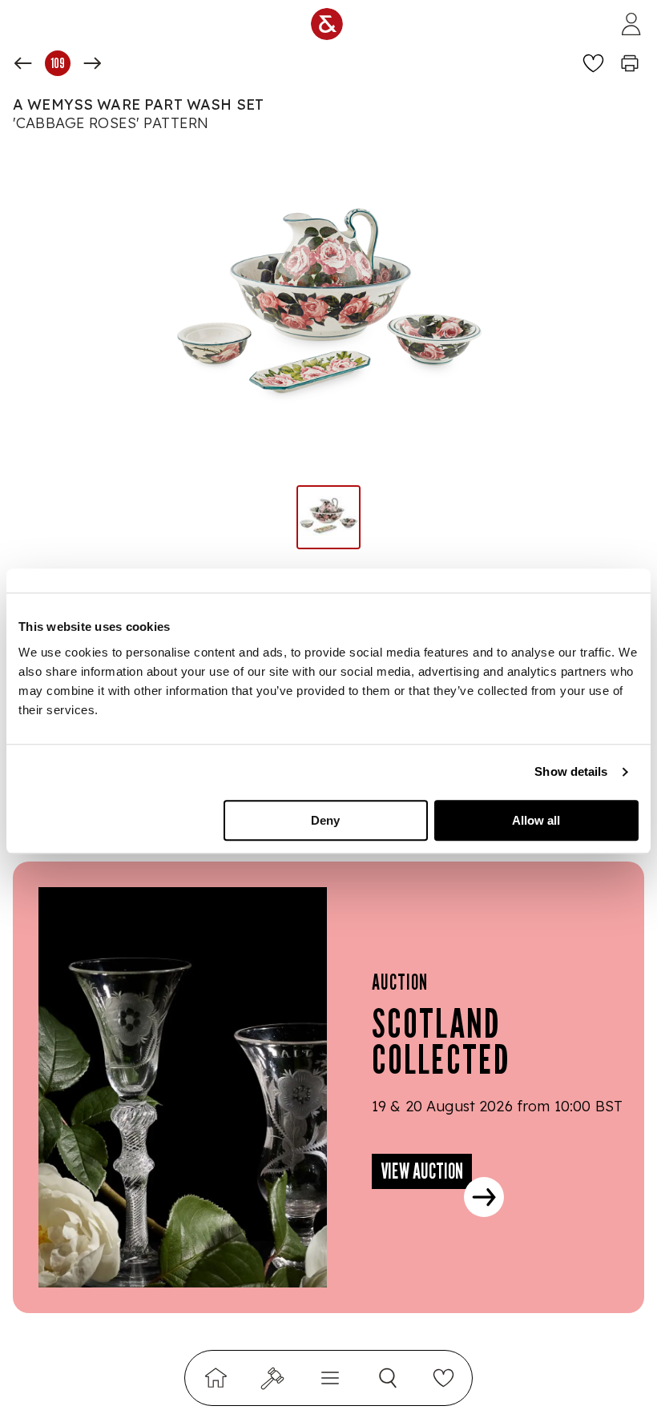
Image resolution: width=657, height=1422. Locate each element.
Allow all (536, 820)
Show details (570, 771)
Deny (325, 820)
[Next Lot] (92, 63)
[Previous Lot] (23, 63)
